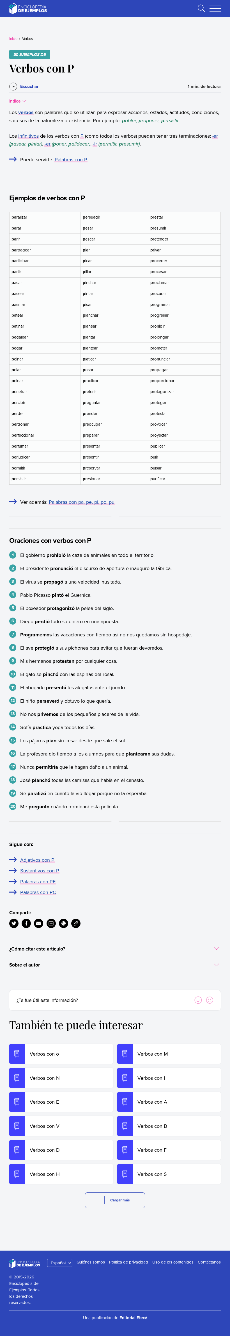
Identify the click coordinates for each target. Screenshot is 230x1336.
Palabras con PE (38, 881)
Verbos (27, 38)
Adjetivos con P (37, 859)
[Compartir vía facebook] (26, 923)
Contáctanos (209, 1262)
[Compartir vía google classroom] (51, 923)
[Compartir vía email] (38, 923)
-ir (95, 143)
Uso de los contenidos (173, 1262)
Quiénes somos (91, 1262)
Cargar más (120, 1200)
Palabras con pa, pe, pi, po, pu (81, 501)
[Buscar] (201, 8)
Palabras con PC (38, 892)
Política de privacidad (128, 1262)
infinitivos (28, 135)
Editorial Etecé (133, 1318)
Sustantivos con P (39, 870)
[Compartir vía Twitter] (14, 923)
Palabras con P (71, 159)
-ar (215, 135)
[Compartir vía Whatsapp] (63, 923)
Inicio (13, 38)
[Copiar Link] (76, 923)
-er (47, 143)
